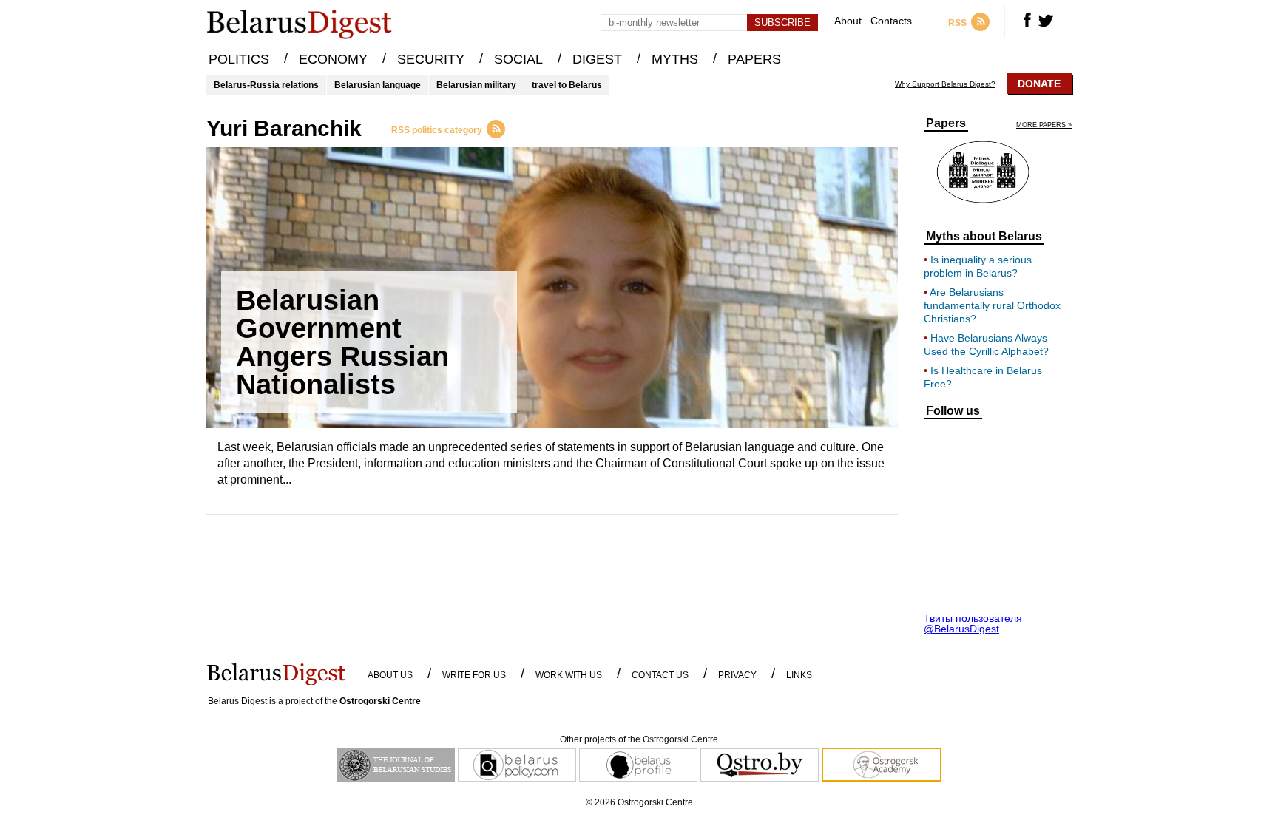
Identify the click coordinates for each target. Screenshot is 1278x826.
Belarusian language (377, 85)
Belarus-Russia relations (266, 85)
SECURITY (430, 59)
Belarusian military (476, 85)
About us (390, 675)
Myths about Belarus (984, 237)
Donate (1039, 83)
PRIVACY (737, 675)
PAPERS (754, 59)
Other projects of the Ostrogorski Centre (639, 739)
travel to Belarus (567, 85)
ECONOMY (333, 59)
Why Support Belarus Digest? (945, 84)
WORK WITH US (568, 675)
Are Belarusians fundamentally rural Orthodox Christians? (992, 305)
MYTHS (675, 59)
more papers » (1044, 125)
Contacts (891, 21)
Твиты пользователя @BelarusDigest (973, 623)
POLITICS (239, 59)
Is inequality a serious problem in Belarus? (978, 266)
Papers (946, 123)
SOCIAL (518, 59)
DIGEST (597, 59)
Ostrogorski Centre (380, 701)
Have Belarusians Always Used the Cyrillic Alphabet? (986, 344)
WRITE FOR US (474, 675)
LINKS (799, 675)
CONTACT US (660, 675)
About (848, 21)
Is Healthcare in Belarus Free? (983, 377)
